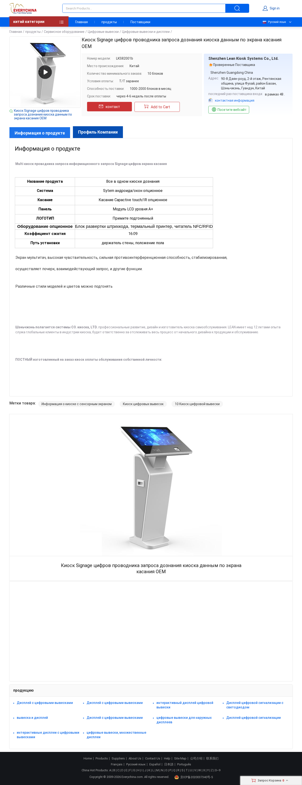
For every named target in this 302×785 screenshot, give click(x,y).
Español (154, 764)
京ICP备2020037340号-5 (196, 777)
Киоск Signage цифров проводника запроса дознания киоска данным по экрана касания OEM (43, 114)
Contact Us (152, 758)
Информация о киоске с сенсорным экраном (77, 404)
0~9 (217, 770)
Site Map (180, 758)
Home (88, 758)
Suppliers (118, 758)
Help (167, 758)
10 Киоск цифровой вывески (197, 404)
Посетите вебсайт (232, 110)
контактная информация (234, 100)
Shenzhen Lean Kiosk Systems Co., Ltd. (243, 58)
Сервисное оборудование (64, 32)
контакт (112, 106)
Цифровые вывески (103, 32)
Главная (81, 22)
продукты (109, 22)
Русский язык (277, 22)
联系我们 (212, 758)
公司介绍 (196, 758)
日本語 (168, 764)
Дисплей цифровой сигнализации (253, 718)
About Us (135, 758)
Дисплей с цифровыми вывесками (45, 703)
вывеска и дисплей (32, 718)
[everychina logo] (22, 8)
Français (116, 764)
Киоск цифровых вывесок (143, 404)
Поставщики (140, 22)
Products (102, 758)
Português (184, 764)
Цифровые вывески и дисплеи (146, 32)
